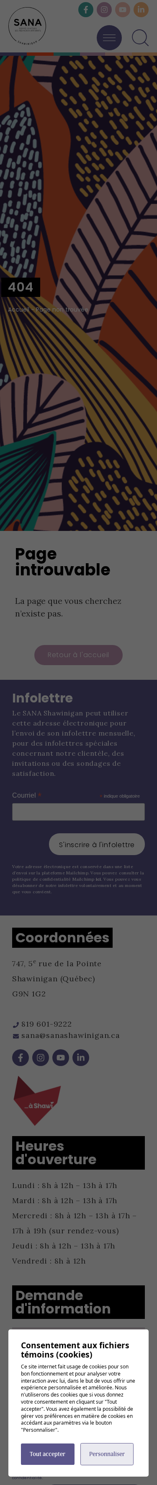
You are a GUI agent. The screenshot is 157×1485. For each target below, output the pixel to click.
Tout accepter (47, 1454)
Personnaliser (107, 1454)
